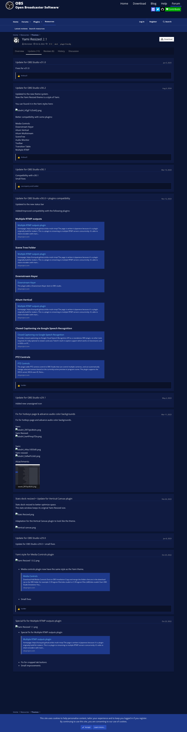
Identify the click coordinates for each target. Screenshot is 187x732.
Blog (153, 3)
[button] (30, 21)
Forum (176, 3)
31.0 (50, 44)
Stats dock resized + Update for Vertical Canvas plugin (43, 498)
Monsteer (28, 44)
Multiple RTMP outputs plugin (32, 225)
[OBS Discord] (153, 9)
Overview (19, 51)
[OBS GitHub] (162, 9)
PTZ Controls (24, 363)
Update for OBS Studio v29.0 (30, 538)
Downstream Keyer (27, 282)
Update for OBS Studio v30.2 (30, 87)
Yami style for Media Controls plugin (34, 554)
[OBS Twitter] (158, 9)
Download (139, 3)
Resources (49, 21)
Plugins (36, 22)
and (30, 186)
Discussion (74, 51)
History (61, 51)
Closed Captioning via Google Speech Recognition (41, 334)
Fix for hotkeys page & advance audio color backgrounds (45, 414)
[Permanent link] (43, 219)
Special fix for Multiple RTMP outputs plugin (38, 620)
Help (164, 3)
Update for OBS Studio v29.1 (30, 397)
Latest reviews (21, 28)
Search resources (36, 28)
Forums (25, 22)
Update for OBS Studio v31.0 (30, 62)
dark (56, 44)
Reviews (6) (49, 51)
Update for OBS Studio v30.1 (30, 169)
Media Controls (30, 576)
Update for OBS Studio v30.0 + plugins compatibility (42, 198)
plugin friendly (65, 44)
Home (124, 3)
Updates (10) (34, 51)
